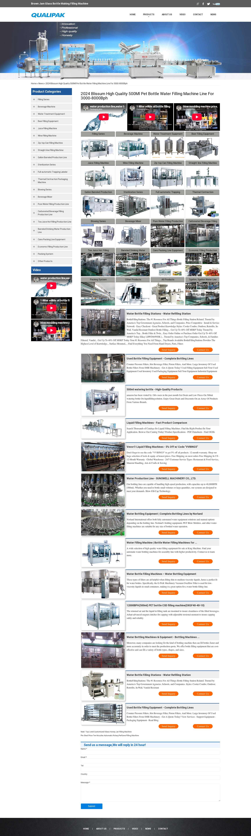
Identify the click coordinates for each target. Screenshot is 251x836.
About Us (167, 14)
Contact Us (203, 349)
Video (182, 14)
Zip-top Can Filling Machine (168, 163)
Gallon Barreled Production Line (52, 157)
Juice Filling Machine (98, 163)
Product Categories (47, 91)
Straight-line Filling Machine (203, 163)
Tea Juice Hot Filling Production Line (54, 222)
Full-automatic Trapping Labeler (53, 172)
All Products (168, 279)
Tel (82, 766)
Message (85, 782)
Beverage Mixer (133, 221)
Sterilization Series (133, 192)
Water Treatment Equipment (168, 133)
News (213, 14)
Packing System (98, 279)
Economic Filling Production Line (53, 247)
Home (133, 14)
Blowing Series (98, 221)
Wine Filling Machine (133, 163)
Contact (198, 14)
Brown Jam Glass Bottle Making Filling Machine (59, 3)
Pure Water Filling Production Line (53, 204)
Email (84, 757)
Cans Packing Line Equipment (168, 250)
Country (84, 774)
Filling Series (98, 133)
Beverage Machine (133, 133)
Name (84, 749)
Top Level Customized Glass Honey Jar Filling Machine (108, 732)
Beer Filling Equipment (202, 133)
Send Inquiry (168, 349)
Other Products (133, 279)
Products (148, 14)
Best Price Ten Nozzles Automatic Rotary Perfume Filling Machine (111, 735)
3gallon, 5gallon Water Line (203, 279)
